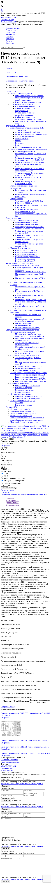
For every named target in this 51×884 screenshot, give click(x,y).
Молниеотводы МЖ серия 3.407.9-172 (30, 272)
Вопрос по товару (8, 707)
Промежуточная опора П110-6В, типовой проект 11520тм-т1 (25, 753)
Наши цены (10, 32)
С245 (6, 474)
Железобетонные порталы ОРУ (23, 411)
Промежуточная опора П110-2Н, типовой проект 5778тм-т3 (25, 740)
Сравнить (41, 494)
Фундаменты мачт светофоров (27, 368)
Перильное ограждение (24, 390)
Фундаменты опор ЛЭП (15, 126)
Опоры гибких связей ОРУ (21, 416)
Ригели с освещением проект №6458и (30, 379)
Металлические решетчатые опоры (29, 96)
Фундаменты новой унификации (28, 132)
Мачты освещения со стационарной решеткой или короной (29, 320)
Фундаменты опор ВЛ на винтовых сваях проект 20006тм (29, 170)
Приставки (19, 143)
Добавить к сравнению (10, 494)
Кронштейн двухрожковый (26, 252)
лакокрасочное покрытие (14, 481)
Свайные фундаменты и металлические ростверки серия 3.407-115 (30, 153)
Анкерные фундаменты (24, 136)
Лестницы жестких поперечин (27, 398)
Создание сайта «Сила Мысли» (7, 769)
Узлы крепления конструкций (22, 401)
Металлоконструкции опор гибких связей (27, 418)
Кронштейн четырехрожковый (27, 257)
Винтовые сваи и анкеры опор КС (29, 366)
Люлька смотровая (22, 392)
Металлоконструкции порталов (23, 413)
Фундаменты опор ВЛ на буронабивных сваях (25, 183)
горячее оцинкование (12, 483)
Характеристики (12, 501)
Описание (10, 498)
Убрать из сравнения (28, 494)
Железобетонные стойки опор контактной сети (27, 344)
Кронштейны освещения (20, 248)
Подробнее (5, 445)
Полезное (9, 37)
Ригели (18, 141)
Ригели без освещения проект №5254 (30, 377)
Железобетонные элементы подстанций (26, 420)
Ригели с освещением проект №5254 (30, 375)
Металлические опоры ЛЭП (21, 93)
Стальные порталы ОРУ (20, 409)
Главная (9, 68)
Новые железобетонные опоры (27, 106)
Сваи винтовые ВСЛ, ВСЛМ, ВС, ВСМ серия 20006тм (29, 202)
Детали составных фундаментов (28, 147)
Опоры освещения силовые (26, 222)
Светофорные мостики (19, 383)
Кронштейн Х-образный (25, 261)
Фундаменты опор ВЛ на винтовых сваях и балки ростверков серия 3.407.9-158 (29, 164)
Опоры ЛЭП (11, 91)
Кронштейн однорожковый (26, 250)
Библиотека (10, 34)
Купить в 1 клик (7, 490)
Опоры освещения (13, 218)
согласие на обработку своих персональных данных (22, 784)
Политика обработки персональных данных (10, 761)
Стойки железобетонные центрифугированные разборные (28, 118)
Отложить (5, 492)
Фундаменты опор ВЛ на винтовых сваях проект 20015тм (29, 174)
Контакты (10, 43)
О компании (11, 30)
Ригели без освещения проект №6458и (30, 381)
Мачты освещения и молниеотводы (20, 263)
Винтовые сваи (16, 199)
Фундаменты (20, 130)
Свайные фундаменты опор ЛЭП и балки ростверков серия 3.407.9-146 (29, 159)
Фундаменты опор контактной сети (24, 355)
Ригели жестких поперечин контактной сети (28, 373)
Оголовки (19, 403)
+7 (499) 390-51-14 (8, 17)
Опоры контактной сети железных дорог (22, 330)
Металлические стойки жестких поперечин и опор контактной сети (29, 335)
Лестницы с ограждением (20, 394)
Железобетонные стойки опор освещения (27, 229)
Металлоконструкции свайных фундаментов (28, 149)
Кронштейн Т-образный (25, 259)
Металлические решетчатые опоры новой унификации (29, 99)
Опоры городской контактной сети (29, 227)
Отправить (5, 786)
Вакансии (10, 39)
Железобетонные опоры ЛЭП (22, 104)
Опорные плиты (21, 139)
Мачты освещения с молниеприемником (23, 324)
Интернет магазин (13, 28)
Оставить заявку (7, 20)
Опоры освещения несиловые (27, 224)
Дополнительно (12, 503)
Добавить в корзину (9, 488)
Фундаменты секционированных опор (30, 134)
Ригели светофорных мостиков (27, 386)
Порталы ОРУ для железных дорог (24, 422)
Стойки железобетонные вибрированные (25, 110)
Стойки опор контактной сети (22, 332)
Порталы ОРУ (11, 407)
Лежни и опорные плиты (25, 371)
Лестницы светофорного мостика (28, 396)
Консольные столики (23, 405)
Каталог (9, 41)
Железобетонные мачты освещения (24, 265)
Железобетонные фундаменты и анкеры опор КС (28, 359)
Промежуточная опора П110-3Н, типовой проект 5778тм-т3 (25, 747)
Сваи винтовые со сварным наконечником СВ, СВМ (26, 210)
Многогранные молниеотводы (27, 328)
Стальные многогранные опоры (28, 102)
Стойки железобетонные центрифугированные (25, 114)
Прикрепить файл (8, 798)
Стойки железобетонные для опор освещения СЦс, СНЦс (29, 236)
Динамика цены (12, 505)
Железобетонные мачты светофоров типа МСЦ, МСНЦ (29, 352)
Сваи (17, 145)
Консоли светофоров (23, 388)
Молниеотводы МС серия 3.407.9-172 (30, 300)
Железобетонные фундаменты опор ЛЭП (27, 128)
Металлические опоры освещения (24, 220)
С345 (6, 476)
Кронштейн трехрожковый (26, 255)
